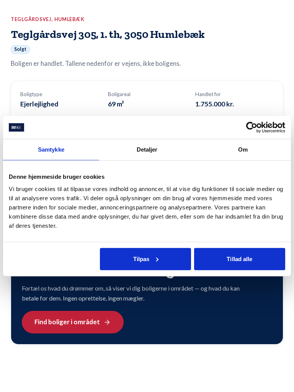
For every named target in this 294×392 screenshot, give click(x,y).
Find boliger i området (67, 322)
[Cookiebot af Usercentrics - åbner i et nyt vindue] (251, 127)
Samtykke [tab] (51, 149)
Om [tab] (243, 149)
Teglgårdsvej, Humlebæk (48, 19)
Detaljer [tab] (147, 149)
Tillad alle (239, 258)
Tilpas (141, 258)
